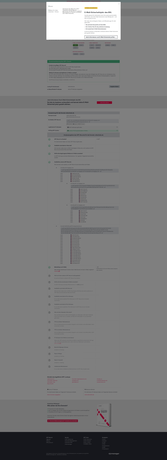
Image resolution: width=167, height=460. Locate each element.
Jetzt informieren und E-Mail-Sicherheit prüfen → (101, 37)
